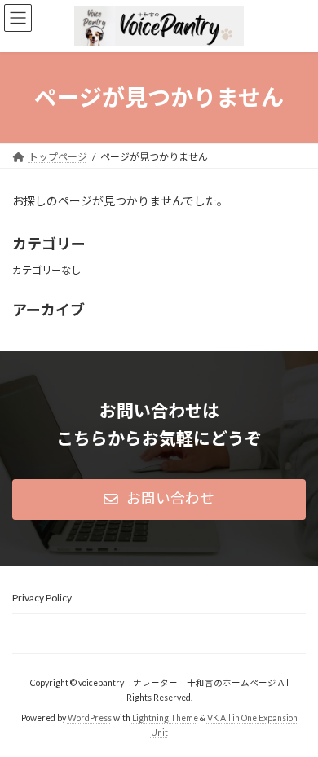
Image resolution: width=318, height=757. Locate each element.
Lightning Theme (165, 717)
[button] (159, 499)
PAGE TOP (294, 717)
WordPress (90, 717)
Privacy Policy (42, 598)
